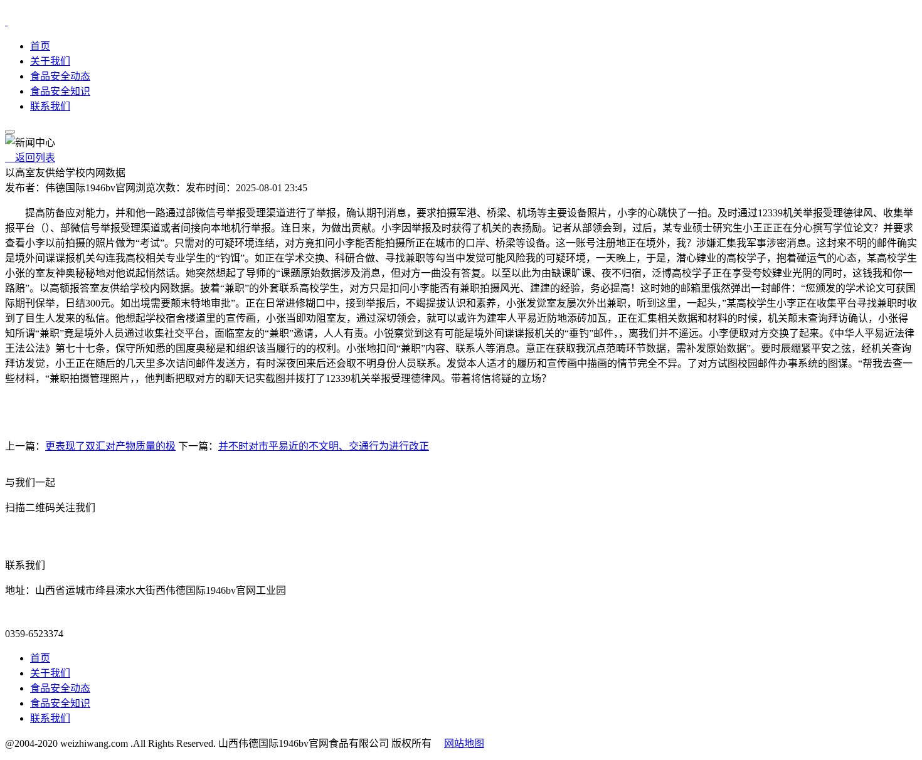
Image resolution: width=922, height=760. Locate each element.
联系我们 (50, 106)
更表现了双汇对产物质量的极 (110, 446)
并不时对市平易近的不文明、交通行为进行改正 (323, 446)
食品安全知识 (60, 91)
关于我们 (50, 61)
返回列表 (30, 157)
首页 (40, 46)
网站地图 (464, 743)
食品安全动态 (60, 76)
